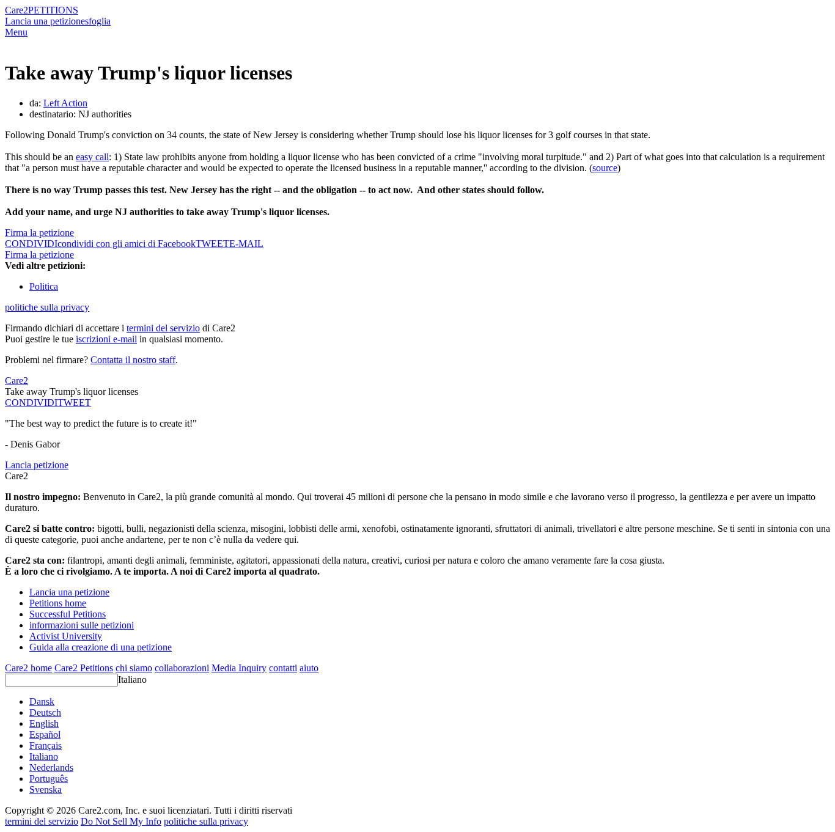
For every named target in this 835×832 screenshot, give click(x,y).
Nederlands (51, 767)
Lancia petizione (36, 465)
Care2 (16, 10)
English (44, 723)
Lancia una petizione (45, 21)
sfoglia (98, 21)
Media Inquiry (239, 668)
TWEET (212, 243)
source (604, 168)
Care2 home (28, 668)
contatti (283, 668)
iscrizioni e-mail (106, 339)
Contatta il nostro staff (132, 360)
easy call (92, 157)
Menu (16, 32)
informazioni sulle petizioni (81, 625)
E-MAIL (246, 243)
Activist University (65, 636)
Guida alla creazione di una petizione (100, 647)
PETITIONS (53, 10)
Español (45, 734)
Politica (43, 286)
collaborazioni (182, 668)
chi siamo (134, 668)
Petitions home (57, 603)
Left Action (65, 103)
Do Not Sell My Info (121, 821)
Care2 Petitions (83, 668)
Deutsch (45, 712)
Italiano (132, 679)
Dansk (41, 701)
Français (45, 745)
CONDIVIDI (31, 402)
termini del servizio (163, 328)
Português (48, 778)
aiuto (309, 668)
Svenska (45, 789)
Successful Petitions (67, 614)
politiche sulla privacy (47, 307)
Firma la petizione (39, 232)
